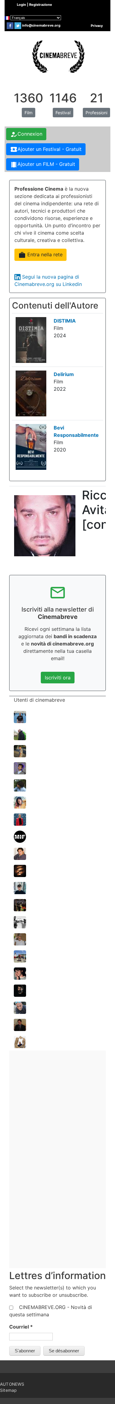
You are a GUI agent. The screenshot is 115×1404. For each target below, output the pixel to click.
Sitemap (8, 1390)
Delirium (64, 374)
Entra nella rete (40, 255)
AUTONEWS (12, 1384)
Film (29, 112)
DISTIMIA (65, 321)
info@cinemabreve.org (41, 25)
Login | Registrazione (34, 4)
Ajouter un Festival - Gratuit (46, 149)
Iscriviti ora (58, 678)
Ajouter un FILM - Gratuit (42, 164)
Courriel (21, 1327)
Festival (63, 112)
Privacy (97, 26)
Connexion (26, 134)
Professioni (96, 112)
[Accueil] (57, 56)
